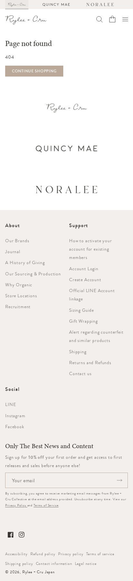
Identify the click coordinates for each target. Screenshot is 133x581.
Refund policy (43, 554)
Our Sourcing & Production (33, 274)
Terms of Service (46, 505)
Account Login (83, 268)
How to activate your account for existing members (90, 249)
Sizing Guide (81, 310)
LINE (10, 404)
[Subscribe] (119, 480)
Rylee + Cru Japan (38, 572)
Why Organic (18, 284)
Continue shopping (34, 71)
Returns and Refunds (90, 362)
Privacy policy (71, 554)
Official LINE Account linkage (92, 294)
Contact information (54, 564)
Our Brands (17, 240)
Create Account (85, 279)
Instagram (15, 415)
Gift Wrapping (83, 321)
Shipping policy (19, 564)
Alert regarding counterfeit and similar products (96, 336)
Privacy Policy (16, 505)
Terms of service (100, 554)
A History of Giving (25, 262)
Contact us (80, 373)
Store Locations (21, 295)
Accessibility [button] (16, 554)
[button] (125, 19)
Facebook (14, 426)
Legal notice (86, 564)
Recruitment (18, 306)
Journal (12, 251)
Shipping (78, 351)
